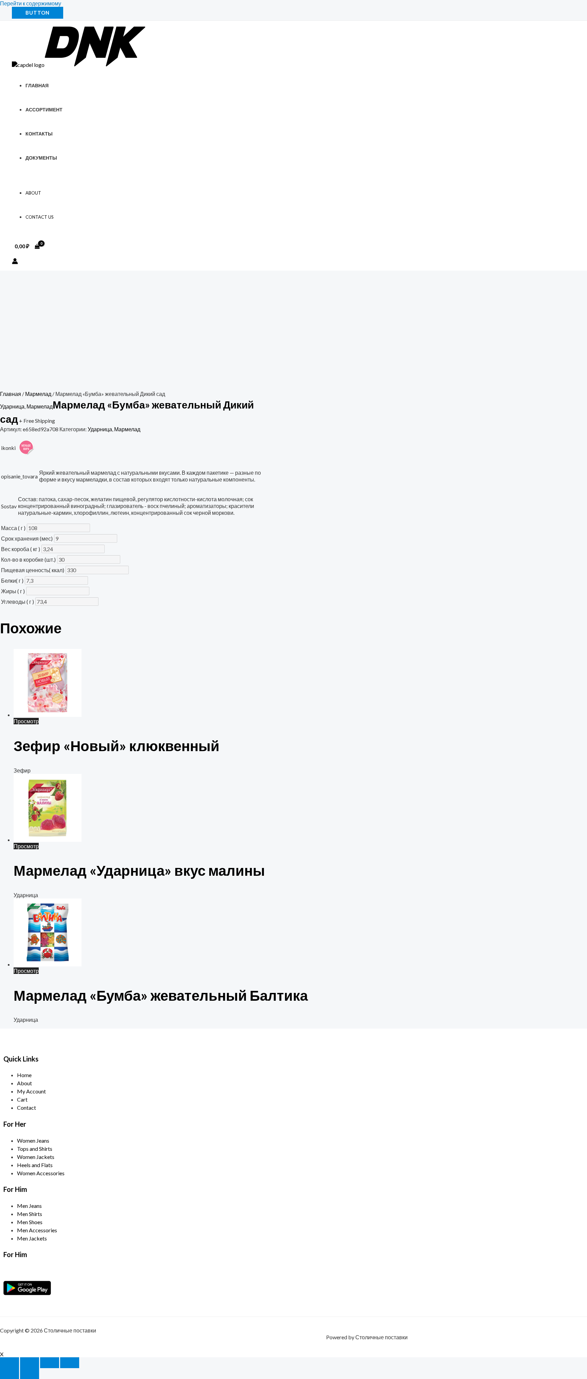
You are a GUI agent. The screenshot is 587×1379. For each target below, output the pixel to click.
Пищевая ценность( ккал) (32, 570)
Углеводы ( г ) (17, 601)
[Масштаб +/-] (9, 1362)
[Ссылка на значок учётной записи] (15, 261)
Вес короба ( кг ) (20, 549)
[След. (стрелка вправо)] (29, 1373)
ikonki (8, 447)
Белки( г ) (12, 580)
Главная (37, 85)
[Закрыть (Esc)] (69, 1362)
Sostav (9, 506)
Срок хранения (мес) (27, 538)
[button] (37, 13)
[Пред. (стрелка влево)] (9, 1373)
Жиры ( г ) (13, 591)
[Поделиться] (49, 1362)
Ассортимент (44, 109)
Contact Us (39, 217)
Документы (41, 158)
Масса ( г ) (13, 528)
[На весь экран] (29, 1362)
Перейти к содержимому (30, 3)
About (33, 193)
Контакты (39, 134)
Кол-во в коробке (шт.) (28, 559)
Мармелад (38, 394)
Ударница (12, 406)
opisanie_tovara (19, 476)
